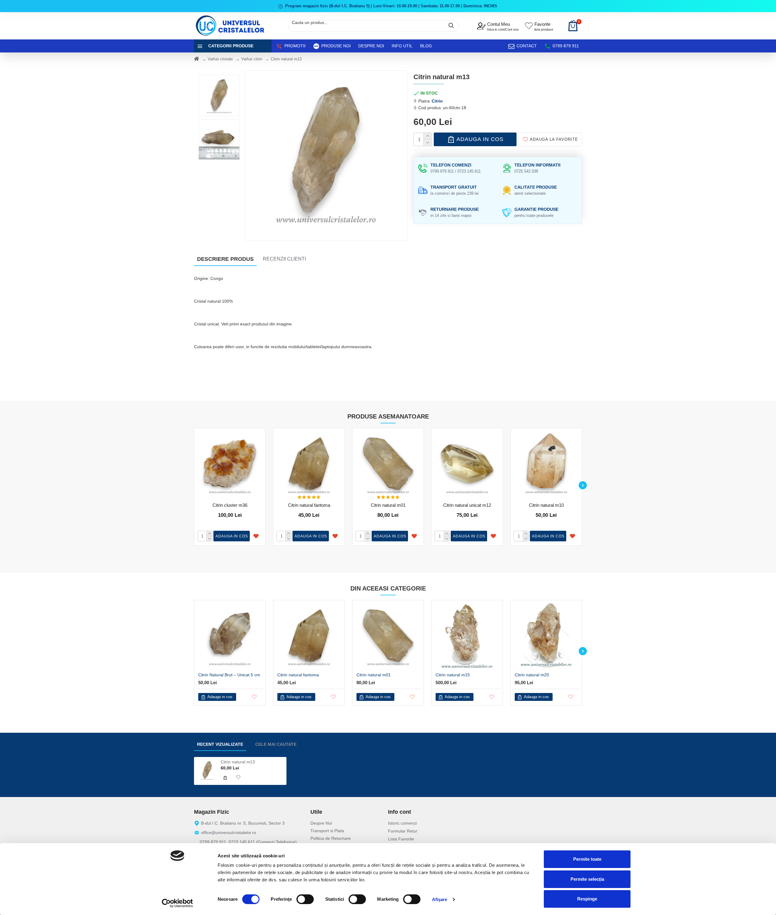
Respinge (587, 898)
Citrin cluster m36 (229, 505)
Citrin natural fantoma (309, 505)
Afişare (439, 899)
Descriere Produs (225, 259)
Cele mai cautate (275, 744)
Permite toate (587, 859)
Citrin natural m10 (546, 505)
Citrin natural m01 (388, 505)
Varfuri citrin (251, 59)
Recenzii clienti (284, 258)
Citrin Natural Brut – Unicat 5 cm (229, 674)
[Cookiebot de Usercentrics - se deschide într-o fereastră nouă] (177, 903)
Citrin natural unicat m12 (467, 505)
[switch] (305, 899)
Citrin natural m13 (238, 761)
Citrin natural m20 (532, 674)
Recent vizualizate (220, 744)
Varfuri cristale (220, 59)
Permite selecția (587, 879)
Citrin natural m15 (453, 674)
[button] (193, 485)
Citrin (437, 101)
